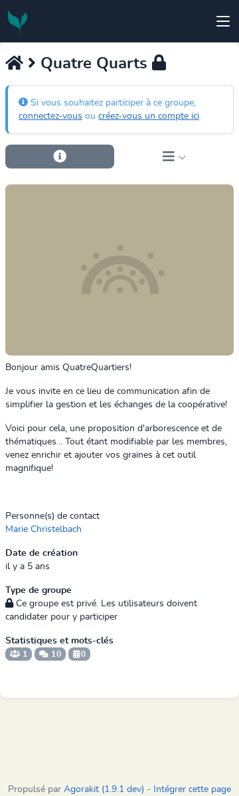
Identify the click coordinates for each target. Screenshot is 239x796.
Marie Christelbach (43, 529)
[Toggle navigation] (223, 21)
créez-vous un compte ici (148, 116)
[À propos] (59, 156)
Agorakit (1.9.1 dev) (104, 789)
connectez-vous (50, 116)
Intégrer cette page (192, 789)
